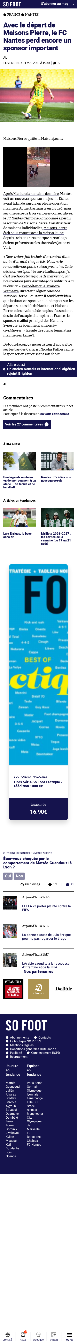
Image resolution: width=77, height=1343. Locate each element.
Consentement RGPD (45, 1053)
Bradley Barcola (11, 1100)
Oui (8, 876)
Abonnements (19, 1037)
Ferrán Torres (10, 1123)
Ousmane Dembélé (12, 1115)
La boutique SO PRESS (25, 1041)
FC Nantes (34, 1144)
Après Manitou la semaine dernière (31, 193)
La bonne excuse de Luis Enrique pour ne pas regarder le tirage (35, 923)
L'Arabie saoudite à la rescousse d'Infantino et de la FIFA (38, 952)
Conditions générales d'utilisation (33, 1049)
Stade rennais (32, 1108)
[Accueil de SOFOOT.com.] (12, 4)
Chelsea (32, 1141)
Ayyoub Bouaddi (11, 1108)
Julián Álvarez (11, 1092)
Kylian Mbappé (11, 1139)
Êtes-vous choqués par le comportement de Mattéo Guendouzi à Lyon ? (37, 862)
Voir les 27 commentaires (24, 424)
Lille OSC (33, 1102)
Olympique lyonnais (34, 1092)
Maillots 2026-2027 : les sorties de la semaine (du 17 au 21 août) (55, 515)
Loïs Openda (11, 1154)
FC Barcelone (34, 1135)
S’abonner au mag (54, 4)
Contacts (44, 1037)
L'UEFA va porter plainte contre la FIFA (31, 893)
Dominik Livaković (12, 1131)
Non (19, 876)
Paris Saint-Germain (35, 1085)
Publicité (16, 1053)
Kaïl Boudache (12, 1146)
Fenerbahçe (35, 1098)
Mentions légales (22, 1045)
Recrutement (19, 1057)
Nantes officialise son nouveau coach (56, 455)
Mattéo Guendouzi (13, 1085)
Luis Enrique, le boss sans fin (18, 511)
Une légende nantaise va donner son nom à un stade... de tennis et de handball (19, 459)
